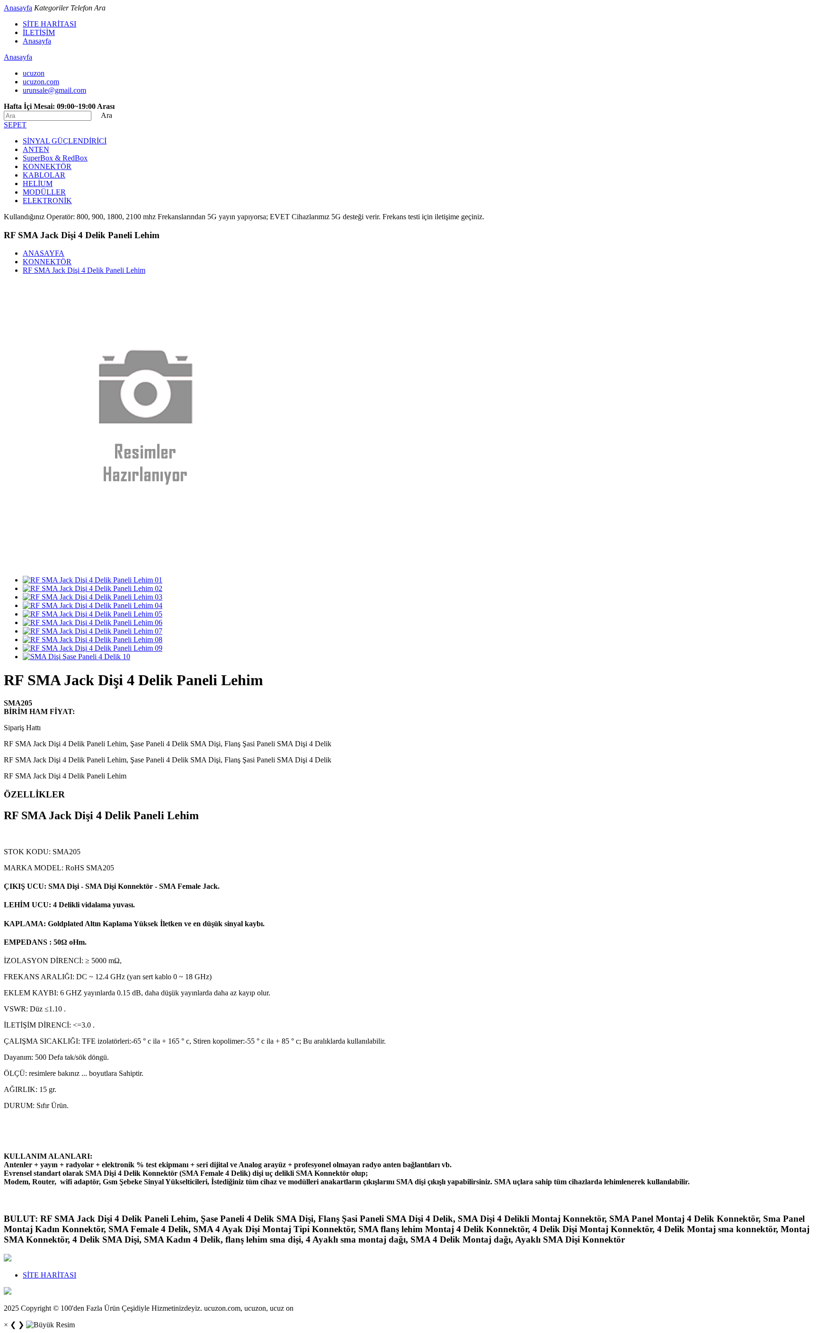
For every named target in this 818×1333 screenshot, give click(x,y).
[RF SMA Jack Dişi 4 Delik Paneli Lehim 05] (92, 614)
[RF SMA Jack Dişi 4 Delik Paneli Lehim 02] (92, 588)
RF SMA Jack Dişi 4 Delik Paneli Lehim (84, 270)
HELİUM (38, 183)
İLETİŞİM (39, 32)
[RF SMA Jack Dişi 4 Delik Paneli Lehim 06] (92, 622)
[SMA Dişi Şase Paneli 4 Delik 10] (76, 657)
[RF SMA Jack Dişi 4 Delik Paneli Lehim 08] (92, 639)
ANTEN (36, 149)
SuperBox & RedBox (55, 158)
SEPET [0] (15, 125)
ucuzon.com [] (41, 82)
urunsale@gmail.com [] (54, 90)
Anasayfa (18, 8)
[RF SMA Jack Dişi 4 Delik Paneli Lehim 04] (92, 605)
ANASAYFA (43, 253)
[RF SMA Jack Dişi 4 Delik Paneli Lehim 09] (92, 648)
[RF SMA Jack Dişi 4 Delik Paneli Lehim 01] (92, 580)
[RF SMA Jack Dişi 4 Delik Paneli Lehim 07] (92, 631)
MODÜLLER (44, 192)
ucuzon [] (33, 73)
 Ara (102, 115)
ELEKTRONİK (47, 201)
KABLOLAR (44, 175)
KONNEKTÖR (47, 166)
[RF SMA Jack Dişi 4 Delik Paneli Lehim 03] (92, 597)
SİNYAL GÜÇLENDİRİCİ (65, 141)
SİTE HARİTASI (49, 24)
